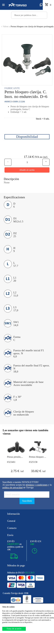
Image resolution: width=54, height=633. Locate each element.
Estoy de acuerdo (14, 629)
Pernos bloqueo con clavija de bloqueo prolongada (27, 26)
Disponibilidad (27, 137)
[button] (3, 5)
